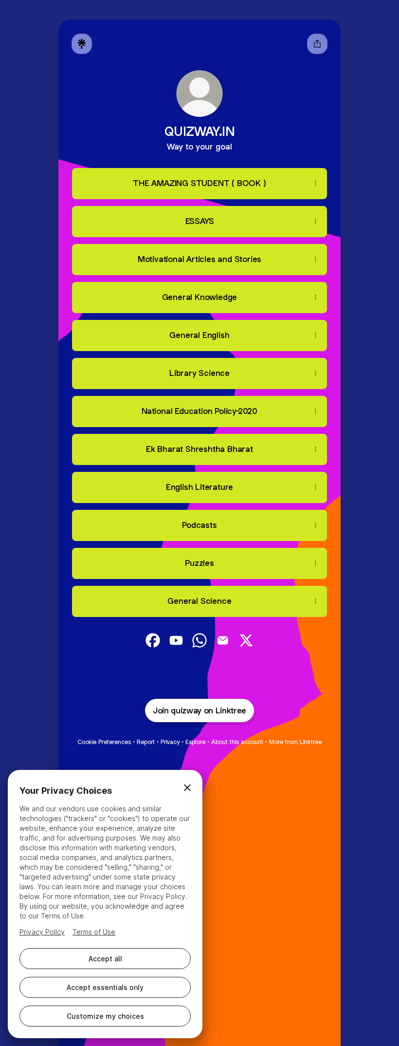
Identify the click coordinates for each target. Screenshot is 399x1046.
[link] (152, 640)
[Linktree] (81, 44)
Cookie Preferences (104, 742)
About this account (237, 742)
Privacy (170, 742)
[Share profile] (317, 44)
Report (146, 742)
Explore (195, 742)
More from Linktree (295, 742)
